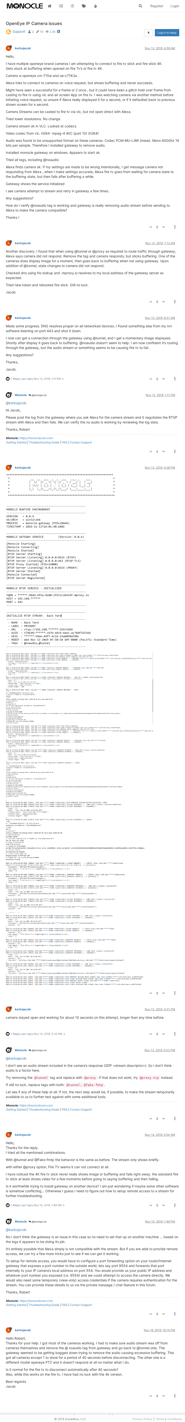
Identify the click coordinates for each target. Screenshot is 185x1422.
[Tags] (84, 6)
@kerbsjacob (38, 395)
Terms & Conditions (169, 1419)
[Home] (49, 6)
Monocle (21, 395)
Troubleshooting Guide (44, 442)
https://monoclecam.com (36, 438)
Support (19, 31)
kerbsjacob (23, 48)
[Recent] (72, 6)
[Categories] (61, 6)
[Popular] (95, 6)
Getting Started (16, 442)
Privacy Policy (142, 1419)
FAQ (64, 442)
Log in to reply (167, 32)
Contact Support (81, 442)
